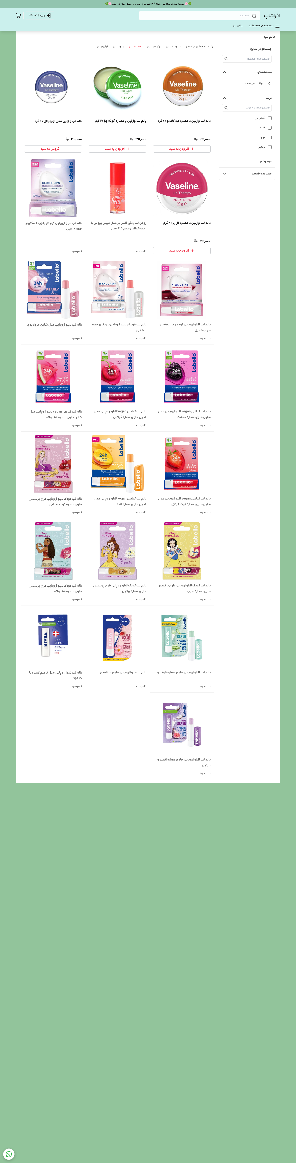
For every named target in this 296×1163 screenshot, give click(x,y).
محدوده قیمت (262, 174)
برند (269, 98)
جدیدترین (135, 47)
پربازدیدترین (173, 47)
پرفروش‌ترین (153, 47)
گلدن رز (260, 118)
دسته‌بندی (264, 72)
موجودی (266, 161)
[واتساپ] (8, 1154)
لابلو (262, 128)
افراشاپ (272, 15)
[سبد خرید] (18, 15)
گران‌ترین (102, 47)
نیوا (263, 137)
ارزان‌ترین (118, 47)
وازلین (261, 147)
